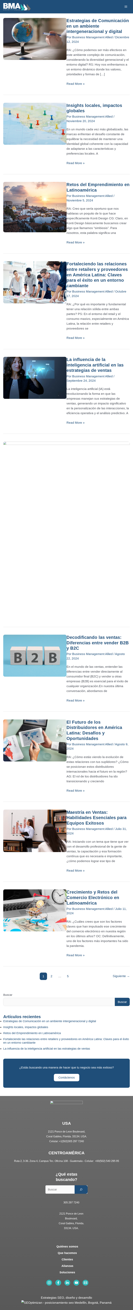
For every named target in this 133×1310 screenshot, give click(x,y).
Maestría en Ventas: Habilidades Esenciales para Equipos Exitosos (96, 818)
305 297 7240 (71, 1202)
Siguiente (121, 976)
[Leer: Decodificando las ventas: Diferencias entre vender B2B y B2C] (34, 655)
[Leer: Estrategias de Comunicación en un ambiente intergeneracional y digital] (34, 38)
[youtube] (76, 1283)
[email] (85, 1283)
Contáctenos (66, 1077)
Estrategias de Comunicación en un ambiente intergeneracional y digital (97, 26)
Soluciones (67, 1272)
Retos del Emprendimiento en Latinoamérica (32, 1033)
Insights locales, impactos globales (25, 1027)
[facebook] (58, 1283)
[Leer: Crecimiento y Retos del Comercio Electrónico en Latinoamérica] (34, 910)
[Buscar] (81, 1189)
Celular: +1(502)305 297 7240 (66, 1141)
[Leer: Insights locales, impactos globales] (34, 123)
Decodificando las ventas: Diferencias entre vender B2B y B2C (97, 643)
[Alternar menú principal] (126, 7)
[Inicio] (17, 6)
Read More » (75, 83)
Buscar (7, 994)
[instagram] (49, 1283)
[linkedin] (67, 1283)
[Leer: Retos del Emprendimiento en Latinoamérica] (34, 207)
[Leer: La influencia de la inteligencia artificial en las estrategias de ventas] (34, 377)
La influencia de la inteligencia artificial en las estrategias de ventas (95, 365)
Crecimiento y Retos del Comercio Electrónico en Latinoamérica (92, 897)
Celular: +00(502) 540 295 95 (102, 1161)
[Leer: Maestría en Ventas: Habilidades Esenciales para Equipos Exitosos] (34, 830)
